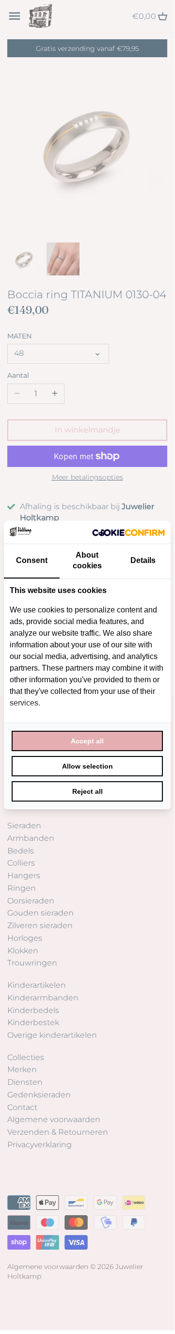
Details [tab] (143, 560)
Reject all (87, 791)
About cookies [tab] (87, 560)
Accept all (87, 741)
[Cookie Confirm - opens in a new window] (128, 532)
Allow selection (87, 766)
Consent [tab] (32, 560)
